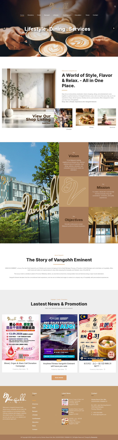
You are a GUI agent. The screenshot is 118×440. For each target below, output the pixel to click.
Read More (59, 377)
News (22, 360)
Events (19, 360)
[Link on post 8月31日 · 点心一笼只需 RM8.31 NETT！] (97, 337)
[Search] (115, 6)
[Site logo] (59, 6)
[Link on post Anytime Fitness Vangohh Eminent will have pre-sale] (59, 337)
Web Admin (22, 369)
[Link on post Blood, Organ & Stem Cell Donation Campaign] (20, 337)
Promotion (99, 360)
